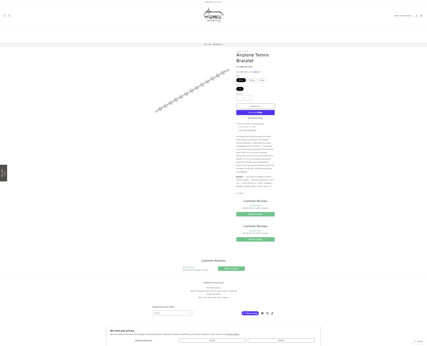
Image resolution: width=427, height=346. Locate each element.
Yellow (252, 80)
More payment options (255, 118)
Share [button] (241, 193)
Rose (262, 80)
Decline (281, 340)
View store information (247, 130)
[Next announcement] (422, 2)
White (241, 80)
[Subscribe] (189, 313)
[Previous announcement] (4, 2)
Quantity (239, 94)
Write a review (255, 214)
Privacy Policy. (233, 334)
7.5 (240, 89)
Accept (212, 340)
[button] (4, 15)
